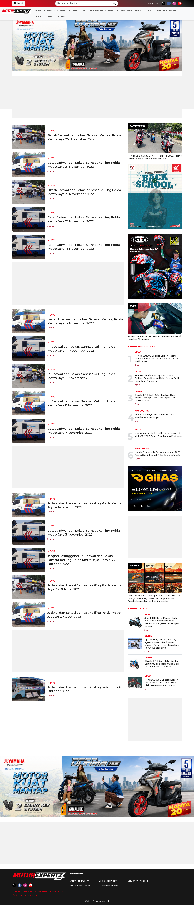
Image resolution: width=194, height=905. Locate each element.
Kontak (16, 891)
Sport (149, 10)
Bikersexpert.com (108, 880)
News (38, 10)
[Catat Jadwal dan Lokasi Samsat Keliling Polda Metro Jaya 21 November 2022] (28, 164)
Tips (85, 10)
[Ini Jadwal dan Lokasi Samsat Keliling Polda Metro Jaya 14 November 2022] (28, 348)
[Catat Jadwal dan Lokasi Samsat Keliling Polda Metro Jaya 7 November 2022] (28, 430)
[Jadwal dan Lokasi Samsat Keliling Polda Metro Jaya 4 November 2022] (28, 505)
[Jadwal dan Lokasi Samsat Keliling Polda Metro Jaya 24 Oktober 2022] (28, 614)
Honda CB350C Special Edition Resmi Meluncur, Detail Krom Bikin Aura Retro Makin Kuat (156, 359)
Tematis (39, 16)
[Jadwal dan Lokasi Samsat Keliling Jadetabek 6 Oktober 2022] (28, 688)
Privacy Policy (29, 891)
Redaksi (42, 891)
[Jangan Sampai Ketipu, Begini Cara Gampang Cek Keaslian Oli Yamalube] (155, 318)
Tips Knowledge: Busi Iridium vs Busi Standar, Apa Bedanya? (155, 416)
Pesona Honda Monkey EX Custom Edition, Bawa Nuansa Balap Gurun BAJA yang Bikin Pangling (157, 378)
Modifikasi (96, 10)
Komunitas (112, 10)
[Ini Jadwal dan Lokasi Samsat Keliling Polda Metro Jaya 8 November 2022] (28, 403)
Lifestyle (161, 10)
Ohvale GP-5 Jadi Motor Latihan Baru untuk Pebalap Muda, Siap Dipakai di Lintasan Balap (155, 398)
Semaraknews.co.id (138, 880)
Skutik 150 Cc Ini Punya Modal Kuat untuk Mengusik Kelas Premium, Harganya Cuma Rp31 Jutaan (161, 622)
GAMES (50, 16)
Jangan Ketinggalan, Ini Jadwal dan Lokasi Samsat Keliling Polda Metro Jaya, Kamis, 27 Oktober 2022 (81, 560)
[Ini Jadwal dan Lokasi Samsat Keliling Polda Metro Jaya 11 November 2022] (28, 375)
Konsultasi (64, 10)
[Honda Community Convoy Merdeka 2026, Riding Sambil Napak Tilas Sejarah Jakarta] (155, 138)
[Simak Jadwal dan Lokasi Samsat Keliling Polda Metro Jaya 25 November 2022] (28, 137)
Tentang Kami (55, 891)
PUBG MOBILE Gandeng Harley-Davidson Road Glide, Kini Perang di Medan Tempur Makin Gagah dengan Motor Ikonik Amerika (154, 598)
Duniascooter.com (108, 885)
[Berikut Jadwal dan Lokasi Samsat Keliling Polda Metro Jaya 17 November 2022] (28, 321)
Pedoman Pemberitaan (25, 895)
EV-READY (49, 10)
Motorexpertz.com (80, 885)
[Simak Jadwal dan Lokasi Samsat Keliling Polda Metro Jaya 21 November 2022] (28, 191)
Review (138, 10)
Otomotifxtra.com (79, 880)
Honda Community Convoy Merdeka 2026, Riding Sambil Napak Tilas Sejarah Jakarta (155, 157)
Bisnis (172, 10)
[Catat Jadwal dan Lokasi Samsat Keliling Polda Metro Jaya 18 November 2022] (28, 246)
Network (18, 3)
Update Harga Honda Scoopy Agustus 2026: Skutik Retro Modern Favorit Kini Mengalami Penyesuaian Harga (161, 643)
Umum (76, 10)
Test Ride (126, 10)
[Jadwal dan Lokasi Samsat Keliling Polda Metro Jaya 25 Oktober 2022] (28, 587)
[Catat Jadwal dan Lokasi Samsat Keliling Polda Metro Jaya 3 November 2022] (28, 532)
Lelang (61, 16)
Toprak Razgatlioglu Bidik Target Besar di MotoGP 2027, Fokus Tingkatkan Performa (158, 434)
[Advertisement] (97, 97)
